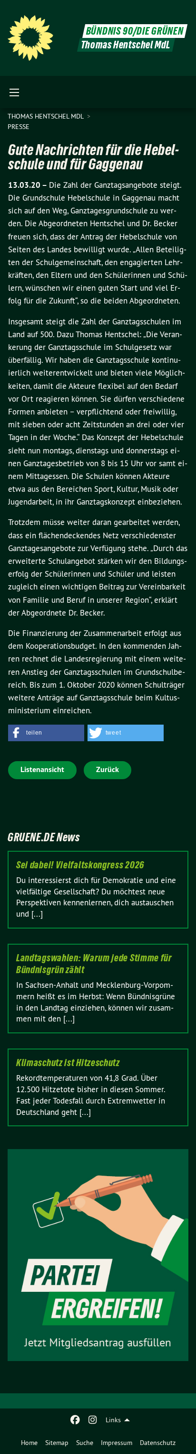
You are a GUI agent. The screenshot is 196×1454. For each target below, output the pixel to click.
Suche (84, 1442)
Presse (18, 126)
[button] (46, 733)
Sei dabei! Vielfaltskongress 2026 (80, 865)
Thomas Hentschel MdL (46, 116)
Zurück (107, 769)
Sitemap (57, 1442)
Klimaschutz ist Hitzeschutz (68, 1062)
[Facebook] (75, 1419)
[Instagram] (92, 1419)
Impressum (116, 1442)
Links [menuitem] (113, 1420)
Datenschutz (158, 1442)
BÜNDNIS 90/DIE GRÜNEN (135, 31)
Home (29, 1442)
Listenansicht (42, 769)
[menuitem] (29, 1442)
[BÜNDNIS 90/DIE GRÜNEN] (30, 38)
